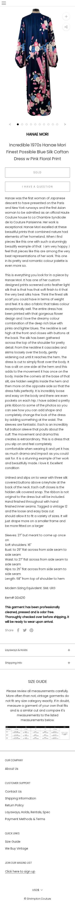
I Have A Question (37, 186)
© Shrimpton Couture (37, 898)
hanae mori (37, 134)
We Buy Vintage (16, 848)
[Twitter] (25, 630)
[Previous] (10, 124)
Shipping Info (13, 663)
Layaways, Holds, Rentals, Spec (27, 812)
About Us (11, 769)
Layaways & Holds (16, 650)
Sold (37, 172)
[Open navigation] (4, 3)
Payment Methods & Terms (25, 819)
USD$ (35, 890)
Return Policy (14, 805)
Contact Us (13, 791)
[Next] (65, 124)
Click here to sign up (20, 871)
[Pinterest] (31, 630)
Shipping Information (20, 798)
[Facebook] (18, 630)
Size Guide (12, 842)
